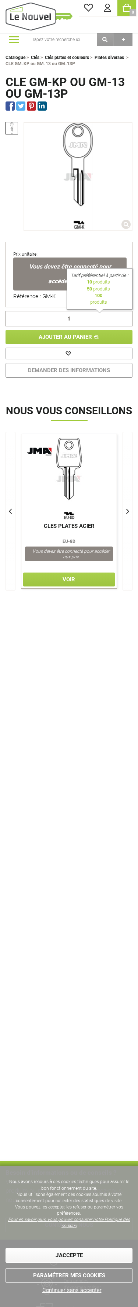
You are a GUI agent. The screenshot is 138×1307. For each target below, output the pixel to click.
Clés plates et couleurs (67, 57)
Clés (35, 57)
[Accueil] (40, 16)
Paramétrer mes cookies (69, 1275)
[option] (12, 128)
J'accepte (69, 1255)
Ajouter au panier (65, 337)
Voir (69, 579)
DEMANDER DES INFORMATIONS (69, 370)
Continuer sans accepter (72, 1290)
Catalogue (15, 57)
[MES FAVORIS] (88, 8)
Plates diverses (109, 57)
